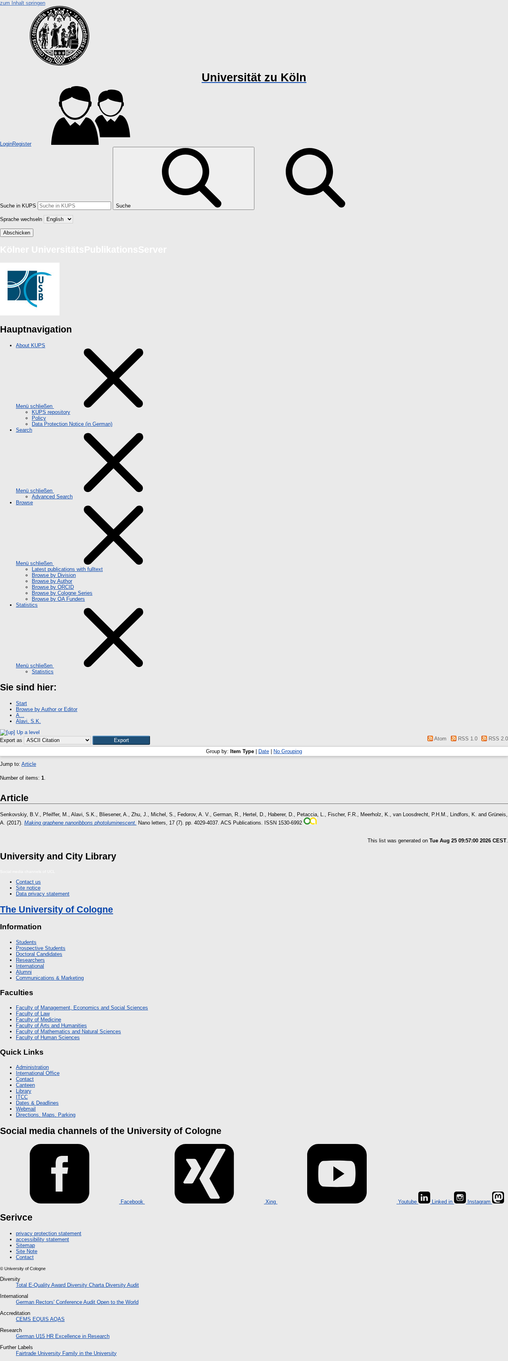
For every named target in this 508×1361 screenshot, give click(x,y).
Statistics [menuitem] (27, 605)
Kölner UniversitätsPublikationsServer (83, 249)
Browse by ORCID (53, 587)
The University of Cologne (56, 909)
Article (28, 764)
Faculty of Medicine (38, 1020)
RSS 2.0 (497, 739)
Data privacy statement (42, 894)
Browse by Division (54, 575)
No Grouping (287, 751)
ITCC (22, 1097)
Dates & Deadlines (37, 1103)
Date (263, 751)
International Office (38, 1073)
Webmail (26, 1109)
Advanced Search (52, 497)
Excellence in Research (78, 1336)
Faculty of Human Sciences (48, 1037)
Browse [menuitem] (24, 503)
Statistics (43, 672)
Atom (439, 739)
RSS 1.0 (466, 739)
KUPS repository (51, 412)
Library (23, 1091)
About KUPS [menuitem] (30, 345)
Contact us (28, 882)
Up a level (27, 732)
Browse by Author (52, 581)
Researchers (30, 960)
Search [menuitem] (24, 430)
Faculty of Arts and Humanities (51, 1025)
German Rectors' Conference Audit (56, 1302)
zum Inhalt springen (22, 3)
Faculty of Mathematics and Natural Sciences (68, 1031)
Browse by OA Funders (58, 599)
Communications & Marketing (50, 978)
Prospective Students (40, 948)
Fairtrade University (39, 1353)
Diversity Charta (86, 1285)
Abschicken (16, 233)
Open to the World (118, 1302)
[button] (121, 740)
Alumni (24, 972)
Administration (32, 1067)
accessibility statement (42, 1239)
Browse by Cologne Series (62, 593)
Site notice (28, 888)
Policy (39, 418)
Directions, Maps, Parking (45, 1115)
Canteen (25, 1085)
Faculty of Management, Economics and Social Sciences (82, 1008)
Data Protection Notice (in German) (72, 424)
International (30, 966)
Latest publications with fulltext (67, 569)
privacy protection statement (48, 1233)
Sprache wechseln (21, 219)
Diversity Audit (122, 1285)
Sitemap (25, 1245)
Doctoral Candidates (39, 954)
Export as (11, 740)
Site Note (26, 1251)
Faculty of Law (33, 1014)
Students (26, 942)
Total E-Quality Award (41, 1285)
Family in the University (89, 1353)
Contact (25, 1079)
